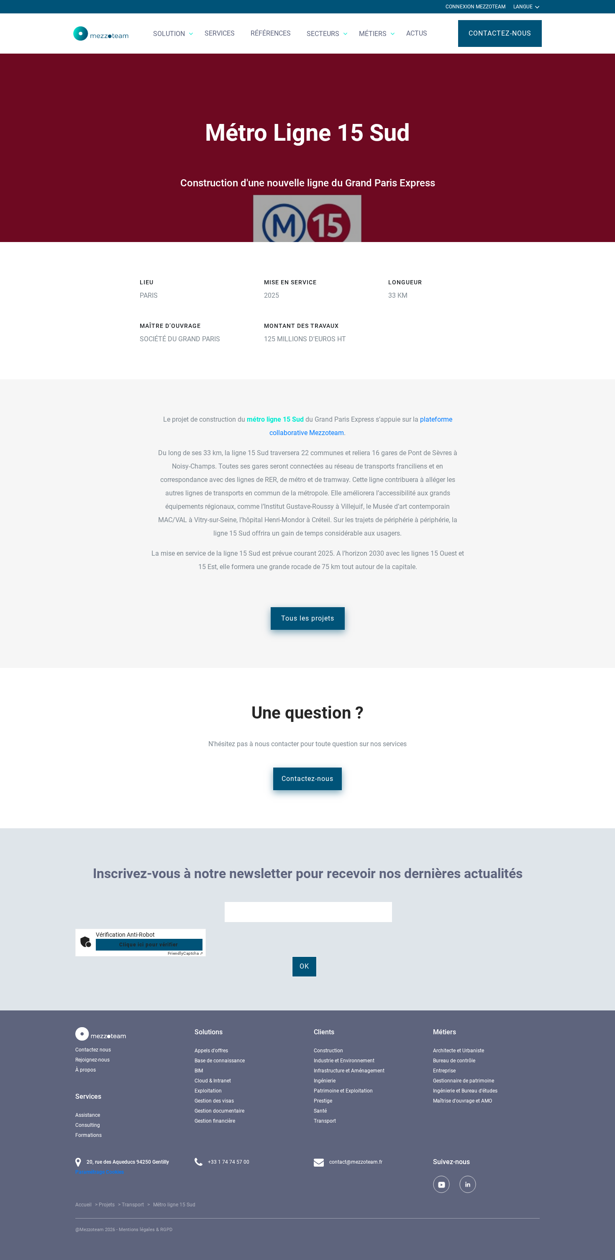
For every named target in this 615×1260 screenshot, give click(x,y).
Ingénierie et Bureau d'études (465, 1091)
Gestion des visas (214, 1101)
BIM (199, 1071)
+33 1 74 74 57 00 (228, 1162)
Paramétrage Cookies (99, 1172)
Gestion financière (215, 1121)
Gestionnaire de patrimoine (463, 1081)
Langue (523, 7)
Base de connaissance (220, 1061)
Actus (416, 33)
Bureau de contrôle (454, 1061)
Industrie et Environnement (344, 1061)
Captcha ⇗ (185, 953)
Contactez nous (93, 1050)
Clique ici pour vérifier (148, 945)
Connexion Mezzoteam (475, 7)
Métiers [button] (373, 34)
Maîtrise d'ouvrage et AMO (462, 1101)
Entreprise (444, 1071)
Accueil (83, 1205)
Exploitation (208, 1091)
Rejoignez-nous (92, 1060)
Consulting (87, 1125)
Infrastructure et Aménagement (349, 1071)
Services (220, 33)
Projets (107, 1205)
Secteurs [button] (324, 34)
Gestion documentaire (219, 1111)
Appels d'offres (211, 1051)
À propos (85, 1070)
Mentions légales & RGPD (145, 1229)
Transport (325, 1121)
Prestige (323, 1101)
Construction (328, 1051)
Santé (320, 1111)
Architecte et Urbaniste (458, 1051)
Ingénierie (325, 1081)
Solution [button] (170, 34)
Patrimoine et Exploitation (343, 1091)
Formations (88, 1135)
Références (271, 33)
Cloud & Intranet (213, 1081)
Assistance (87, 1115)
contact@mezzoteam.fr (355, 1162)
